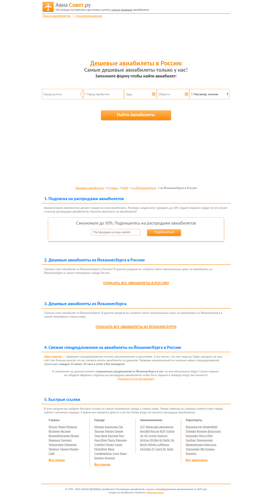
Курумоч (191, 453)
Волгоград (214, 431)
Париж (119, 431)
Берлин (99, 458)
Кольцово (192, 435)
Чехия (62, 427)
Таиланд (66, 440)
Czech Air (160, 449)
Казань (210, 449)
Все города (102, 465)
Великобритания (59, 435)
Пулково (191, 431)
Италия (73, 449)
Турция (64, 449)
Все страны (57, 460)
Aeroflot (145, 431)
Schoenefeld (210, 427)
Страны (113, 188)
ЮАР (125, 188)
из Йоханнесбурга (144, 188)
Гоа (121, 427)
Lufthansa (163, 444)
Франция (54, 440)
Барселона (111, 427)
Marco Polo (206, 435)
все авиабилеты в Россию (136, 283)
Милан (109, 431)
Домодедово (205, 440)
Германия (70, 444)
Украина (54, 449)
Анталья (110, 458)
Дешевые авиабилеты (89, 188)
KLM (162, 431)
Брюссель (210, 444)
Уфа (202, 449)
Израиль (71, 427)
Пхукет (110, 444)
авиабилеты (102, 6)
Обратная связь (155, 492)
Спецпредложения (88, 16)
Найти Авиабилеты (136, 115)
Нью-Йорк (100, 440)
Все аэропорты (197, 460)
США (52, 453)
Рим (121, 435)
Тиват (123, 453)
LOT (142, 427)
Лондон (99, 431)
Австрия (65, 431)
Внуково (202, 431)
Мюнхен (121, 440)
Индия (75, 435)
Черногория (56, 444)
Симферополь (103, 453)
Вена (111, 449)
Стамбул (99, 444)
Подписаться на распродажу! (136, 379)
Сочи (116, 453)
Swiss (170, 449)
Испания (54, 431)
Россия (53, 427)
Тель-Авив (100, 435)
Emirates (145, 449)
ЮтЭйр (154, 440)
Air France (150, 435)
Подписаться (164, 232)
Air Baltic (164, 440)
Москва (99, 427)
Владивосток (194, 427)
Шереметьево (194, 444)
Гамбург (191, 440)
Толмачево (192, 449)
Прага (111, 440)
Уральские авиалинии (160, 427)
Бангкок (113, 435)
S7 (153, 449)
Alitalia (152, 444)
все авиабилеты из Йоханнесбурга (136, 327)
